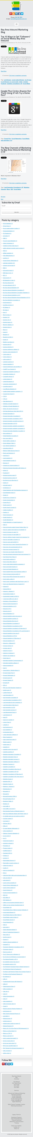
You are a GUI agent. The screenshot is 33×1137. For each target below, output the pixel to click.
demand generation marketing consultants (14, 428)
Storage (5, 939)
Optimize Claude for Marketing (11, 833)
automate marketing (9, 263)
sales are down (7, 877)
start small (6, 927)
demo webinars (7, 433)
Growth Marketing (8, 519)
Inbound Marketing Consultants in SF (12, 626)
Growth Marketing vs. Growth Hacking (13, 522)
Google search (7, 505)
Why (16, 1077)
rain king (6, 858)
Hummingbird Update (9, 594)
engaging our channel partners (11, 465)
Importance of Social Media (10, 601)
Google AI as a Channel (9, 497)
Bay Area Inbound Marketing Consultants (13, 290)
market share (7, 744)
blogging (6, 317)
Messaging (6, 791)
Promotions (6, 845)
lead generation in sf (6, 140)
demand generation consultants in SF (13, 418)
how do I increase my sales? (10, 532)
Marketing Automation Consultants (12, 754)
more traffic (6, 806)
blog (5, 312)
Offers (5, 826)
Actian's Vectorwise (8, 243)
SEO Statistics (7, 900)
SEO (12, 189)
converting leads (8, 386)
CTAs (5, 399)
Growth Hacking (7, 517)
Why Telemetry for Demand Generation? (13, 1048)
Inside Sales (7, 658)
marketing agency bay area (10, 749)
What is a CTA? (7, 1033)
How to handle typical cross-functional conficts (15, 571)
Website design (7, 1018)
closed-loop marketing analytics (11, 371)
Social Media (26, 83)
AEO (5, 250)
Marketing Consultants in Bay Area (12, 769)
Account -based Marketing (10, 240)
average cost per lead (9, 265)
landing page (7, 690)
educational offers (8, 448)
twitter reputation (8, 989)
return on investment (8, 870)
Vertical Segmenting (8, 996)
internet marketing (8, 665)
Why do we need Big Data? (10, 1045)
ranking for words (8, 865)
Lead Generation (8, 695)
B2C (5, 275)
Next (2, 199)
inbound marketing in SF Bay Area (12, 638)
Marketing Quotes (8, 784)
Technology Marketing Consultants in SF (13, 947)
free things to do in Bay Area (10, 480)
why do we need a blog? (9, 1043)
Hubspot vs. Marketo (8, 591)
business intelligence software (11, 349)
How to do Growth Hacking (10, 566)
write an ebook (7, 1050)
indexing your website (9, 655)
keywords (6, 682)
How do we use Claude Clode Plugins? (13, 552)
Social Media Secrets (9, 919)
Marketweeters (7, 789)
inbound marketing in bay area (11, 633)
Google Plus (7, 138)
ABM (5, 238)
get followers (7, 80)
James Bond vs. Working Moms (11, 670)
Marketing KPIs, (7, 781)
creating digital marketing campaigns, (13, 391)
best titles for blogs (8, 305)
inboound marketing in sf (9, 606)
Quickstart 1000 (7, 853)
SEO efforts (6, 897)
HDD (5, 524)
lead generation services (9, 710)
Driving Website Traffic (9, 443)
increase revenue (8, 645)
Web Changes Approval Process (11, 1013)
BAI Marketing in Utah (9, 280)
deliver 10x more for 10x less (10, 408)
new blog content (8, 818)
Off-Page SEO (7, 823)
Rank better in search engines (11, 863)
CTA (5, 396)
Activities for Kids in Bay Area (10, 245)
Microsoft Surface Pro (9, 798)
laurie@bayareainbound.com (19, 19)
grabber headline (8, 510)
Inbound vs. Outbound (9, 643)
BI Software (6, 307)
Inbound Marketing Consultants (11, 623)
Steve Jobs (6, 934)
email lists (6, 455)
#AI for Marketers (8, 223)
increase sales (7, 648)
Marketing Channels (8, 764)
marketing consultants (9, 766)
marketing (6, 747)
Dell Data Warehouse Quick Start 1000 (13, 411)
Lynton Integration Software (10, 734)
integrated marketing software (11, 663)
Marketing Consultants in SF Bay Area (13, 774)
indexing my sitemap (9, 653)
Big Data (6, 310)
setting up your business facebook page (13, 902)
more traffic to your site (9, 808)
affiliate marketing (8, 253)
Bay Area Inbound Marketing (11, 287)
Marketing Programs (16, 1117)
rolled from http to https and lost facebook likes (15, 875)
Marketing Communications (16, 1121)
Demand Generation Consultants (11, 416)
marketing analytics (8, 752)
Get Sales (16, 1087)
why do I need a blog (9, 1040)
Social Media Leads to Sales (10, 917)
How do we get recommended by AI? (12, 547)
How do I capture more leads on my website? (14, 529)
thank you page (7, 952)
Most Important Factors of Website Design (13, 811)
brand (5, 332)
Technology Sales (8, 949)
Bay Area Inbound (8, 282)
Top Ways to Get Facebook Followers (12, 974)
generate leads (7, 485)
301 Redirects (7, 233)
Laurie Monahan (10, 42)
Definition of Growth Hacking (10, 403)
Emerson (6, 463)
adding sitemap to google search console (13, 248)
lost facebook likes (8, 732)
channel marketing (8, 364)
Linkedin (25, 82)
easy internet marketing (9, 445)
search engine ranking (9, 887)
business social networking (10, 352)
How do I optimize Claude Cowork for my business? (16, 537)
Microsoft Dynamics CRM (10, 796)
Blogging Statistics (8, 324)
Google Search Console (9, 507)
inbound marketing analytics (10, 618)
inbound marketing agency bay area (12, 616)
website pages (7, 1021)
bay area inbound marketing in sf (11, 295)
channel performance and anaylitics (12, 366)
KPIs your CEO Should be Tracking (12, 687)
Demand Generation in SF (10, 423)
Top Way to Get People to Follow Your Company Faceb (17, 971)
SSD (5, 924)
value (5, 994)
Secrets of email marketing (10, 892)
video (5, 998)
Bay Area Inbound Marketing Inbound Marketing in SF (16, 297)
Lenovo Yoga (7, 722)
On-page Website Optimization (11, 828)
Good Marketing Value (9, 492)
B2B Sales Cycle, (8, 273)
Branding (6, 334)
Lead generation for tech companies (12, 702)
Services (16, 1090)
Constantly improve (8, 376)
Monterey (6, 803)
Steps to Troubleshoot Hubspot (11, 932)
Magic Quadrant (7, 737)
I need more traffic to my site (10, 598)
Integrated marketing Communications (13, 660)
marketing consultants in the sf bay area (13, 776)
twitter (20, 82)
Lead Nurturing (7, 715)
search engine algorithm (9, 882)
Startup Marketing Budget (10, 929)
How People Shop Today (10, 557)
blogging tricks (7, 327)
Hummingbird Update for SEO (11, 596)
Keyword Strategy (8, 680)
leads (5, 717)
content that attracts (8, 381)
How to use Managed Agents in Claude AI (13, 584)
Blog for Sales (7, 315)
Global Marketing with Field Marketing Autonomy (15, 490)
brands (5, 339)
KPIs (5, 685)
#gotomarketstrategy (8, 231)
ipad (5, 668)
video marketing (7, 1001)
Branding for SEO (8, 337)
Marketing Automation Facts (10, 757)
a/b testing (6, 236)
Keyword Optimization (9, 675)
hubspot (6, 586)
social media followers (18, 80)
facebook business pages (10, 478)
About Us (16, 1128)
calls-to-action (7, 359)
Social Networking (17, 138)
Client (13, 1125)
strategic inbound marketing (10, 942)
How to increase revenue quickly (11, 574)
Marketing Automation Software (11, 761)
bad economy (7, 277)
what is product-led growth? (10, 1038)
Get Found (16, 1084)
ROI (5, 873)
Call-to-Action (7, 354)
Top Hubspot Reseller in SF (10, 959)
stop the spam (7, 937)
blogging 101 (7, 319)
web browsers (7, 1011)
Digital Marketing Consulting (10, 435)
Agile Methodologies (9, 255)
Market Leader (7, 742)
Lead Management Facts (10, 712)
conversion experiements (10, 384)
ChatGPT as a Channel (9, 369)
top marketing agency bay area (11, 961)
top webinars (7, 976)
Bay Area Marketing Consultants (11, 300)
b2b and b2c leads (8, 270)
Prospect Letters (7, 848)
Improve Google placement (10, 603)
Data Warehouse (8, 401)
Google (5, 495)
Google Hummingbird (9, 500)
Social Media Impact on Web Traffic (12, 915)
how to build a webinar (9, 559)
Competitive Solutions (9, 374)
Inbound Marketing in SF (10, 636)
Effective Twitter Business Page (11, 450)
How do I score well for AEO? (10, 542)
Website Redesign (8, 1026)
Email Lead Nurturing (9, 453)
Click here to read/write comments (18, 75)
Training (17, 1123)
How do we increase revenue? (11, 549)
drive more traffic (8, 438)
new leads (6, 821)
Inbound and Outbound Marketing (16, 1093)
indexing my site (7, 650)
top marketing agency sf (9, 964)
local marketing (7, 729)
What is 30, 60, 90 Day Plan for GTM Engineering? (16, 1028)
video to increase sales (9, 1003)
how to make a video (9, 579)
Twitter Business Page (9, 986)
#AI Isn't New (7, 226)
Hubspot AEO (7, 589)
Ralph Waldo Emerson (9, 860)
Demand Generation (8, 413)
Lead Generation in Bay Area (10, 705)
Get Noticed (16, 1081)
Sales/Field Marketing (16, 1118)
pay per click (7, 836)
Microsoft (6, 794)
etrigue (5, 470)
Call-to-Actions (7, 356)
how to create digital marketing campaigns (14, 564)
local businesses (8, 727)
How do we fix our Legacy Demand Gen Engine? (15, 544)
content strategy (7, 379)
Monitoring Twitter (8, 801)
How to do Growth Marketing (10, 569)
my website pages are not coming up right (14, 816)
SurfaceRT (6, 944)
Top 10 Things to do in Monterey (11, 954)
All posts (3, 196)
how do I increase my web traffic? (12, 534)
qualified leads (7, 850)
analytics (6, 258)
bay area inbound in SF (9, 285)
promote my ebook (8, 843)
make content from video (9, 739)
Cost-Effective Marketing (9, 389)
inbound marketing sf (9, 640)
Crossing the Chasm (8, 394)
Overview (16, 1079)
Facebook (3, 83)
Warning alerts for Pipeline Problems (12, 1008)
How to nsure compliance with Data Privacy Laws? (16, 581)
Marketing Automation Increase (11, 759)
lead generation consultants (10, 697)
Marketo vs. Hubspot (8, 786)
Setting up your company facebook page (13, 905)
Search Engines (7, 890)
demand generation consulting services (13, 421)
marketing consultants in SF (14, 83)
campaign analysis (8, 361)
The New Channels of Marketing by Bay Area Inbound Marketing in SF (16, 150)
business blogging (8, 347)
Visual (5, 1006)
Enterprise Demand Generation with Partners (14, 468)
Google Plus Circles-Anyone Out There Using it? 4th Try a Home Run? (16, 93)
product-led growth (8, 840)
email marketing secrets (9, 460)
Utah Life (6, 991)
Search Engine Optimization (10, 885)
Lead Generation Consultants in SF (13, 187)
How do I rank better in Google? (11, 539)
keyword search (7, 677)
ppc (4, 838)
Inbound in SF (7, 608)
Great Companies (8, 514)
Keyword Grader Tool (9, 673)
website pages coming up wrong (11, 1023)
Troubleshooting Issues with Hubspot (12, 981)
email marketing (7, 458)
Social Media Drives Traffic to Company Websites (15, 910)
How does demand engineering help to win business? (16, 554)
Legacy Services (16, 1114)
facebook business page (9, 475)
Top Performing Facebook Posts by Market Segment (16, 966)
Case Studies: (18, 1125)
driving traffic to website (9, 440)
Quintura (6, 855)
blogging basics (7, 322)
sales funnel (6, 880)
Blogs (8, 189)
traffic (5, 979)
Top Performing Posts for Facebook (12, 969)
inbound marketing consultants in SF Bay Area (15, 628)
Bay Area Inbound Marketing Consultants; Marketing (16, 292)
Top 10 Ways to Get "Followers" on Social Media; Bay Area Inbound (15, 39)
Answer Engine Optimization (10, 260)
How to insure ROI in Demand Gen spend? (14, 576)
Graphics (6, 512)
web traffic (6, 1016)
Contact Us (16, 1127)
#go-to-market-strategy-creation (11, 228)
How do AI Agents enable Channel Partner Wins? (15, 527)
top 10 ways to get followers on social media (14, 956)
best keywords (7, 302)
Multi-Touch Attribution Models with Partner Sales (15, 813)
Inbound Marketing (8, 613)
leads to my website (8, 719)
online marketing (8, 831)
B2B (5, 268)
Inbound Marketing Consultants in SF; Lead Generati (16, 631)
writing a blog (7, 1053)
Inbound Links (7, 611)
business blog (7, 344)
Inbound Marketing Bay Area (10, 621)
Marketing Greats (8, 779)
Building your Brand (8, 342)
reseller (5, 868)
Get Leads (16, 1086)
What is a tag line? (8, 1035)
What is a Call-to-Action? (9, 1031)
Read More (3, 71)
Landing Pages (7, 692)
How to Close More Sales (10, 561)
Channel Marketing (16, 1120)
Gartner (5, 482)
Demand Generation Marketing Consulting (14, 431)
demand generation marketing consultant (13, 426)
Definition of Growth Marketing (11, 406)
